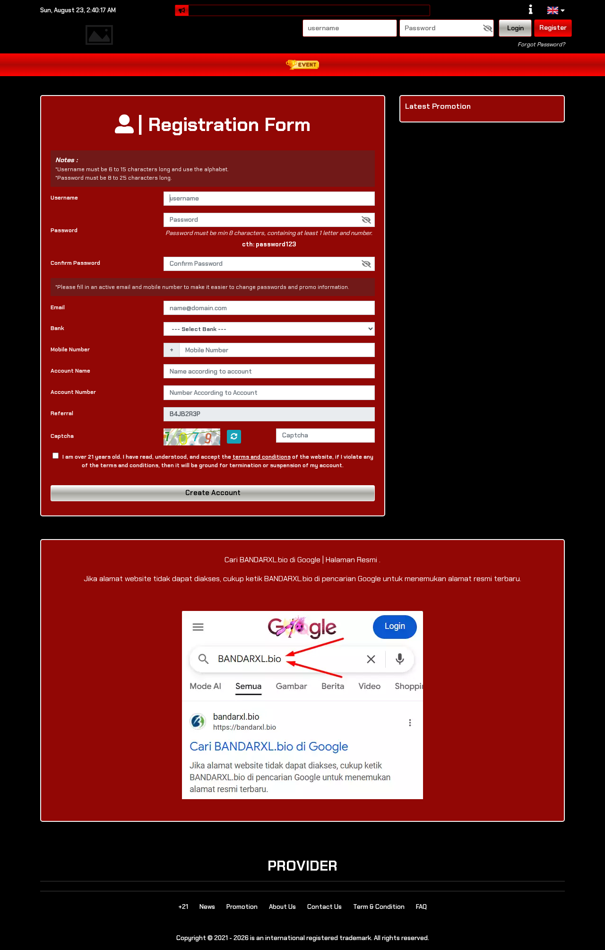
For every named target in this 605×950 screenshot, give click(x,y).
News (207, 907)
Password (64, 230)
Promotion (242, 907)
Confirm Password (75, 263)
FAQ (421, 907)
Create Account (213, 492)
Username (64, 197)
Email (58, 307)
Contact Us (324, 907)
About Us (282, 907)
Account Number (73, 392)
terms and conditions (262, 457)
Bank (57, 328)
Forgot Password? (541, 44)
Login (515, 28)
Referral (62, 413)
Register (553, 27)
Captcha (62, 436)
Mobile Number (70, 349)
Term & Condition (379, 907)
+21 (183, 907)
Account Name (70, 371)
